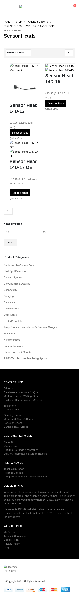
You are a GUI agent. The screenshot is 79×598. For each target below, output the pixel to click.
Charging (9, 296)
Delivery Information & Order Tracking (26, 453)
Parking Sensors (13, 345)
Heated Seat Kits (13, 321)
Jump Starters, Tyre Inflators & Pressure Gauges (30, 327)
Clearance (9, 302)
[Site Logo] (29, 7)
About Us (9, 442)
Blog (6, 547)
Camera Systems (13, 277)
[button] (49, 7)
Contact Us (10, 445)
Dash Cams (10, 314)
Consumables (11, 308)
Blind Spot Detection (15, 271)
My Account (10, 532)
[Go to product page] (25, 83)
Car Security (10, 289)
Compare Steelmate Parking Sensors (25, 476)
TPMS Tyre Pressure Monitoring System (26, 358)
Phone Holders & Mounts (17, 352)
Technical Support (14, 468)
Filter (10, 242)
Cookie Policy (11, 539)
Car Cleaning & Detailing (17, 283)
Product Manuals (13, 472)
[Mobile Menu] (7, 7)
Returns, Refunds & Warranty (21, 449)
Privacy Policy (12, 543)
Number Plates (12, 339)
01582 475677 (12, 409)
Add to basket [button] (20, 192)
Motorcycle (10, 333)
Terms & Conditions (15, 535)
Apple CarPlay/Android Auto (19, 264)
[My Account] (61, 7)
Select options (20, 132)
